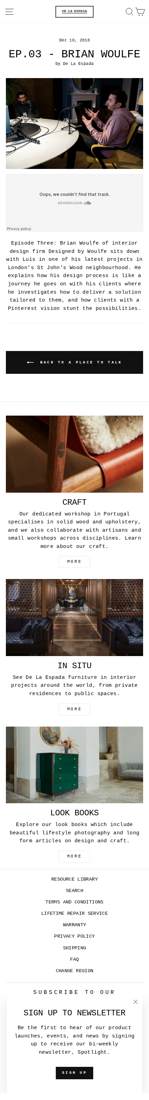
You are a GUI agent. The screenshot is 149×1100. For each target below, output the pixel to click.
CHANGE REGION (75, 971)
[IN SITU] (74, 617)
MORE (74, 561)
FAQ (74, 959)
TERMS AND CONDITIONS (74, 902)
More (74, 856)
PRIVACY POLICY (74, 936)
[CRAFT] (74, 454)
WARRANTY (74, 925)
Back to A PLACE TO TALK (79, 362)
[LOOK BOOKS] (74, 765)
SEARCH (74, 890)
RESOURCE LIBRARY (74, 879)
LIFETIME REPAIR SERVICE (74, 913)
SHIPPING (74, 948)
